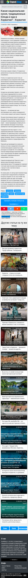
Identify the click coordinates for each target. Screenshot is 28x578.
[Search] (25, 7)
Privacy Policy (18, 566)
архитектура (20, 194)
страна (11, 194)
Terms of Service (6, 566)
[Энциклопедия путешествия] (14, 2)
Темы (5, 528)
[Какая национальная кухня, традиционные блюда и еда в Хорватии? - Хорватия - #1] (7, 31)
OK (25, 575)
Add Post (4, 570)
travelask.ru (14, 24)
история (4, 194)
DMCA (3, 568)
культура (9, 191)
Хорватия (4, 197)
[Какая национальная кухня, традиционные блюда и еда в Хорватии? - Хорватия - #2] (20, 31)
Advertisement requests (21, 568)
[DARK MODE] (26, 2)
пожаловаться (6, 216)
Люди (14, 528)
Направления (22, 528)
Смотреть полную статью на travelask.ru (14, 202)
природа (17, 191)
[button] (4, 209)
